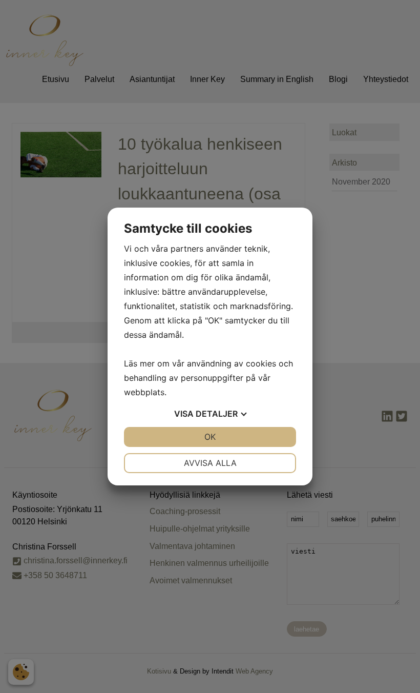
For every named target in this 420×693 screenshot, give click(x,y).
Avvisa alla (210, 463)
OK (210, 437)
